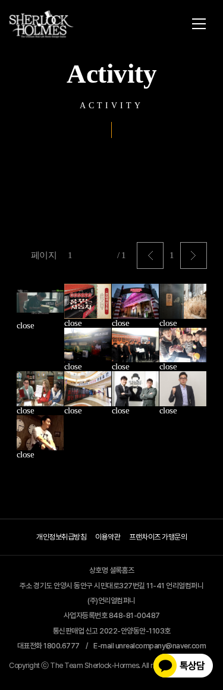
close (25, 325)
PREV (150, 255)
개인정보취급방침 (61, 536)
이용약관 (107, 536)
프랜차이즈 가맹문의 (158, 536)
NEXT (193, 255)
